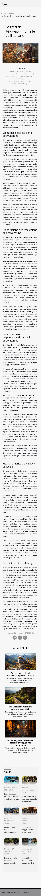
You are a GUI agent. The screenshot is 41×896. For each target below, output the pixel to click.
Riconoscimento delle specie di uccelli (19, 81)
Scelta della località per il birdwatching (19, 71)
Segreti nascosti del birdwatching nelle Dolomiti (20, 674)
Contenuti (20, 68)
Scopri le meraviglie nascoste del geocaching (12, 844)
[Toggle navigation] (5, 4)
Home (3, 14)
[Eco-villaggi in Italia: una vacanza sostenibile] (20, 695)
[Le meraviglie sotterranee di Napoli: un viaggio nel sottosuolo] (20, 728)
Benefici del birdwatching (19, 84)
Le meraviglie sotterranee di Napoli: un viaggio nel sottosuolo (20, 742)
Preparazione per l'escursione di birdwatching (19, 74)
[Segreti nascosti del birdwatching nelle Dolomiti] (20, 661)
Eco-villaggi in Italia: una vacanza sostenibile (20, 707)
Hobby (11, 14)
